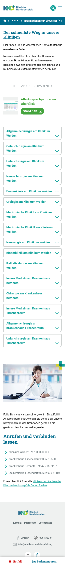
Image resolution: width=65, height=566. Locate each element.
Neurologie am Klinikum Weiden (28, 242)
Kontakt (17, 522)
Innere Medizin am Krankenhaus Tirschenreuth (28, 311)
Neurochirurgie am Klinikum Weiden (25, 178)
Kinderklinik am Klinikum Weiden (28, 253)
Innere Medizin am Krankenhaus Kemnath (28, 281)
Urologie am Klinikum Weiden (26, 201)
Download (30, 111)
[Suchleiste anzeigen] (53, 8)
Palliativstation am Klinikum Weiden (25, 266)
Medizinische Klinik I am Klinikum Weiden (29, 214)
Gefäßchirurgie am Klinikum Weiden (25, 148)
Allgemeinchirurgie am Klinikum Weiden (28, 133)
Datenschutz (45, 522)
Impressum (30, 522)
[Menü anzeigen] (60, 8)
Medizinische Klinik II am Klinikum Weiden (29, 229)
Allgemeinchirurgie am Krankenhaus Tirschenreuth (25, 326)
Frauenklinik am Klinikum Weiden (29, 191)
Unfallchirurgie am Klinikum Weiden (25, 163)
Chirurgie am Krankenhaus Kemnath (24, 296)
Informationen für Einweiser (40, 20)
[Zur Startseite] (19, 7)
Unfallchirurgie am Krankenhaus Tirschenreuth (28, 341)
